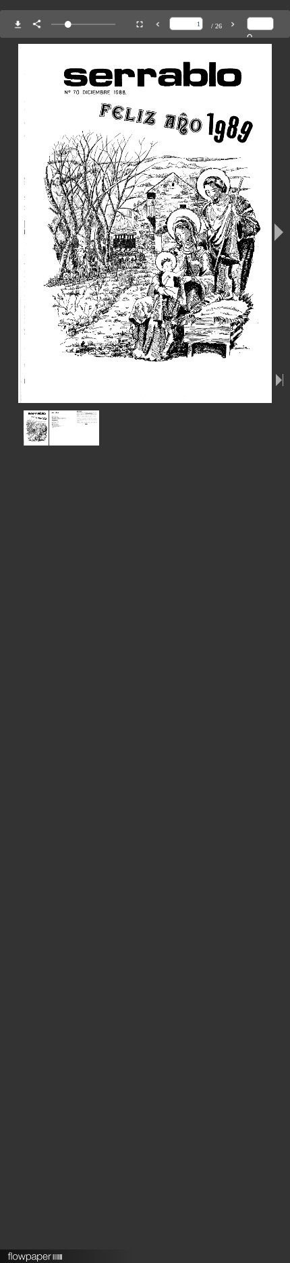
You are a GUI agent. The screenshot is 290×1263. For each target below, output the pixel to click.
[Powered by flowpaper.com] (35, 1252)
